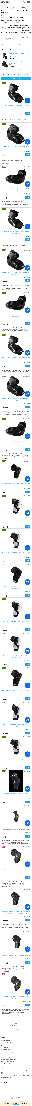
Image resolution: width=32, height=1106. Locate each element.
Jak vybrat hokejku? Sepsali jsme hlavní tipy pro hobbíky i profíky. (14, 1071)
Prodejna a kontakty (5, 1055)
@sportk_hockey (7, 1049)
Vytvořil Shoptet (17, 1097)
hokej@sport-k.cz (7, 1040)
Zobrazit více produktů (15, 69)
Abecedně (26, 74)
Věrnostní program (5, 1063)
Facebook (5, 1047)
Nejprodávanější (18, 74)
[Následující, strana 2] (16, 1022)
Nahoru (17, 1029)
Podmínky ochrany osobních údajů (9, 1059)
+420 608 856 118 (7, 1045)
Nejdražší (10, 74)
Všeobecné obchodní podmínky (8, 1057)
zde (26, 1103)
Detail (27, 113)
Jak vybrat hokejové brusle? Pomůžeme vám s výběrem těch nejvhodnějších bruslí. (15, 1076)
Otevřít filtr (16, 78)
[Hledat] (20, 1)
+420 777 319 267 (7, 1042)
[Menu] (28, 1)
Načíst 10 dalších (16, 1018)
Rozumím (16, 1104)
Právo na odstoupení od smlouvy (9, 1061)
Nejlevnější (4, 74)
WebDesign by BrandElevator (16, 1090)
